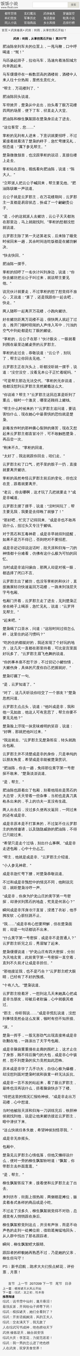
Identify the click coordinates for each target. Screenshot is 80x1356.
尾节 (58, 1283)
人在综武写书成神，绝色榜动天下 (28, 1327)
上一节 (23, 1283)
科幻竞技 (11, 18)
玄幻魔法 (30, 13)
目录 (68, 1283)
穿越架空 (69, 13)
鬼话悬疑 (49, 18)
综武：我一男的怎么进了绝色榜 (26, 1343)
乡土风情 (49, 22)
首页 (5, 30)
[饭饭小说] (9, 4)
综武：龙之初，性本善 (29, 1292)
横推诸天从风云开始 (28, 1288)
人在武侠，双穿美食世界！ (23, 1348)
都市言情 (11, 13)
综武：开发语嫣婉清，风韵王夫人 (28, 1317)
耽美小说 (69, 18)
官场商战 (30, 22)
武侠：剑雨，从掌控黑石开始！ (46, 30)
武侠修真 (49, 13)
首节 (11, 1283)
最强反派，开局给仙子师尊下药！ (28, 1306)
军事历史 (30, 18)
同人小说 (11, 22)
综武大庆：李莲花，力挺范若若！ (28, 1338)
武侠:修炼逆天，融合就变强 (23, 1332)
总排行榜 (69, 22)
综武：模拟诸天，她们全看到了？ (28, 1312)
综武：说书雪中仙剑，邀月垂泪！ (28, 1301)
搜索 (73, 4)
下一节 (48, 1283)
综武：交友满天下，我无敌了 (24, 1322)
